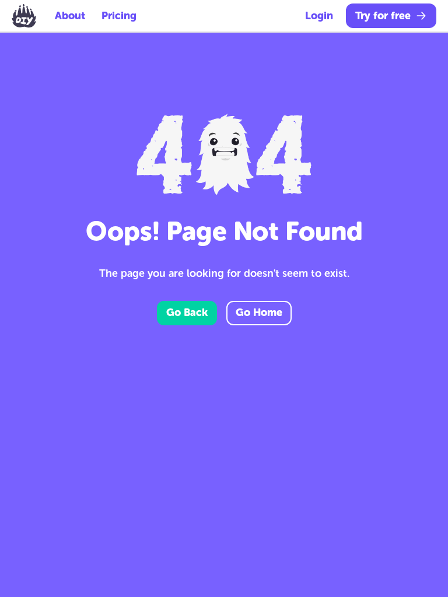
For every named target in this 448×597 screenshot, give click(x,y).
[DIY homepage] (24, 15)
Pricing (119, 15)
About (70, 15)
